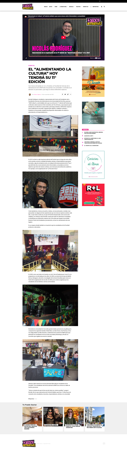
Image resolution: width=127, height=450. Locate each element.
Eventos (85, 6)
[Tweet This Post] (65, 94)
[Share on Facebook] (62, 94)
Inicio (45, 6)
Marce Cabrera (37, 94)
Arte (50, 6)
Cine (56, 6)
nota (35, 398)
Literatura (63, 6)
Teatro (78, 6)
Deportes (96, 6)
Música (71, 6)
